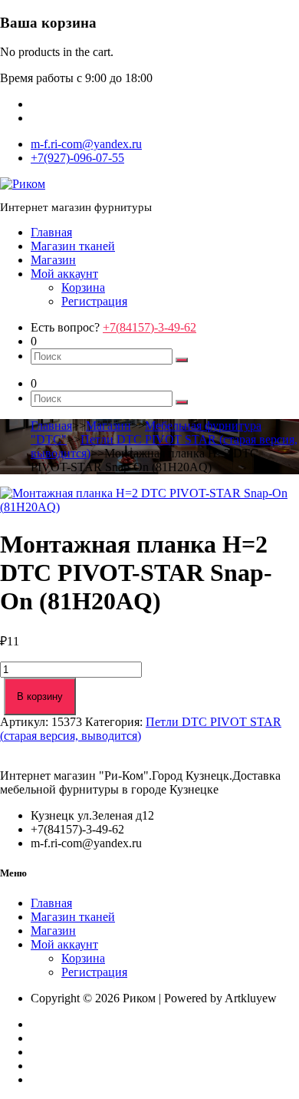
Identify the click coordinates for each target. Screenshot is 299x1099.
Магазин (53, 259)
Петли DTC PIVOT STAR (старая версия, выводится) (140, 728)
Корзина (83, 287)
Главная (51, 232)
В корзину (40, 696)
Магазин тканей (73, 245)
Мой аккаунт (64, 273)
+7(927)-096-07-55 (77, 157)
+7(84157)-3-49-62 (149, 327)
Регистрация (94, 301)
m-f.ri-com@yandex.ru (86, 143)
